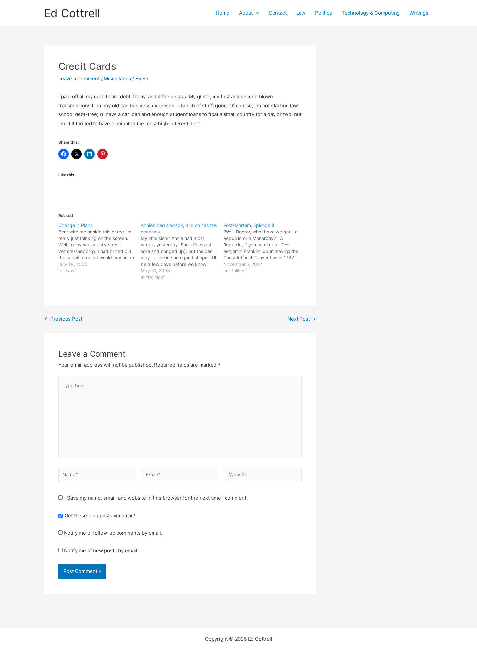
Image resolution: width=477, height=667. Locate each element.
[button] (256, 13)
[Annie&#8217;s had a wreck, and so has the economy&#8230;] (182, 251)
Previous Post (63, 318)
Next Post (301, 318)
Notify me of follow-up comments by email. (113, 533)
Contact (278, 13)
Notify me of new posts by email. (101, 550)
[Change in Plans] (99, 248)
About (246, 13)
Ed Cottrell (72, 13)
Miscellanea (117, 79)
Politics (323, 13)
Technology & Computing (371, 13)
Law (300, 13)
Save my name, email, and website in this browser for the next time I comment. (157, 498)
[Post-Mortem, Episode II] (264, 248)
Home (222, 13)
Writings (419, 13)
